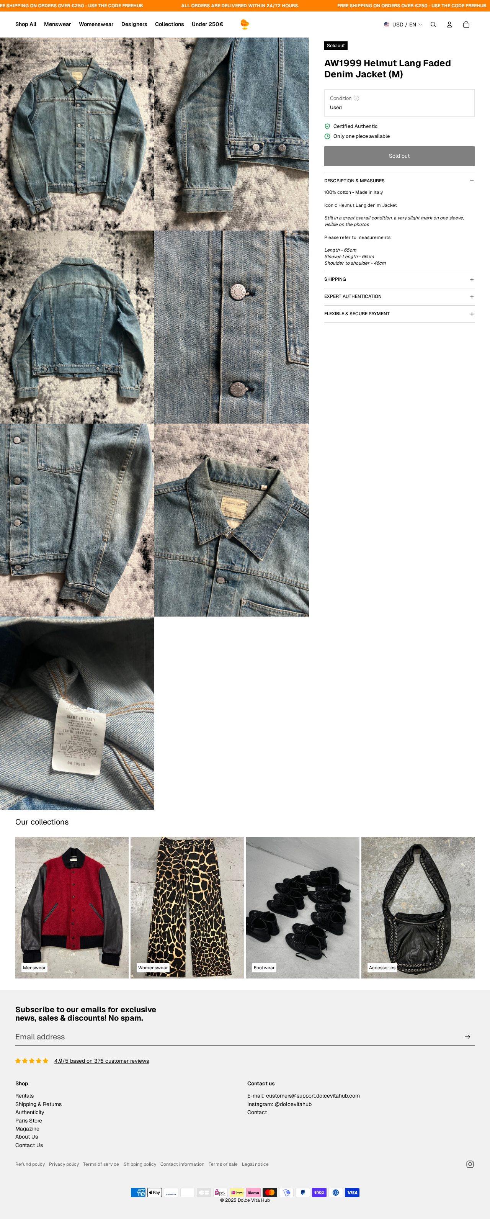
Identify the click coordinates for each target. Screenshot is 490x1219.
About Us (26, 1136)
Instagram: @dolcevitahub (279, 1104)
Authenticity (29, 1112)
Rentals (24, 1095)
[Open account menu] (449, 24)
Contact (257, 1112)
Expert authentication (353, 296)
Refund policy (30, 1164)
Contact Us (29, 1145)
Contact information (182, 1164)
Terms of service (101, 1164)
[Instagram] (470, 1164)
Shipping (335, 279)
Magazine (27, 1128)
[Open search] (433, 24)
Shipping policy (140, 1164)
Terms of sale (223, 1164)
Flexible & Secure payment (357, 314)
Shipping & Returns (38, 1104)
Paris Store (28, 1120)
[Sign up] (468, 1037)
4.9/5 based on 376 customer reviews (101, 1060)
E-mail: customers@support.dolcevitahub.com (303, 1095)
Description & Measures (354, 181)
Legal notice (255, 1164)
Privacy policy (64, 1164)
